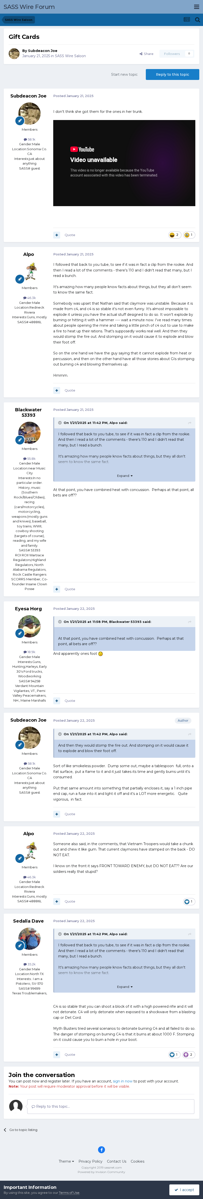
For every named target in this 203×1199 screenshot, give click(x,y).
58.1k (31, 139)
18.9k (31, 652)
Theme (65, 1161)
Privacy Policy (90, 1161)
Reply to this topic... (52, 1106)
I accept (186, 1190)
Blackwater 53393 (28, 412)
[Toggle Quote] (60, 423)
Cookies (137, 1161)
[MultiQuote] (56, 235)
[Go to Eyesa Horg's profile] (29, 626)
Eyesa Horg (28, 609)
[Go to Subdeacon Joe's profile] (14, 53)
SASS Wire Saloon (70, 56)
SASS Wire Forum (29, 6)
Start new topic (124, 74)
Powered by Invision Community (101, 1172)
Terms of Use (69, 1193)
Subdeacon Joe (42, 51)
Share (147, 54)
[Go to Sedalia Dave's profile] (29, 939)
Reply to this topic (172, 74)
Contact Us (116, 1161)
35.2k (31, 964)
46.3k (31, 298)
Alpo (28, 254)
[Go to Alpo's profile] (29, 272)
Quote (70, 235)
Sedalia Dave (28, 921)
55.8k (31, 459)
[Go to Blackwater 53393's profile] (29, 433)
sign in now (122, 1081)
